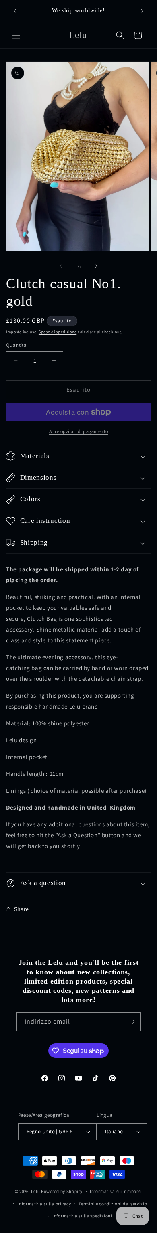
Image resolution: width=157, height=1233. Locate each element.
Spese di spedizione (57, 331)
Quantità (16, 345)
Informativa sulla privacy (44, 1204)
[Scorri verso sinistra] (61, 266)
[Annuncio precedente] (15, 11)
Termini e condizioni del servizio (112, 1204)
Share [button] (21, 909)
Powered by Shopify (62, 1191)
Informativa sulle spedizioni (82, 1216)
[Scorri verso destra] (96, 266)
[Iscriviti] (131, 1021)
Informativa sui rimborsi (116, 1191)
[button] (16, 35)
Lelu (35, 1191)
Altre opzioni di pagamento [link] (78, 431)
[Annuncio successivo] (142, 11)
